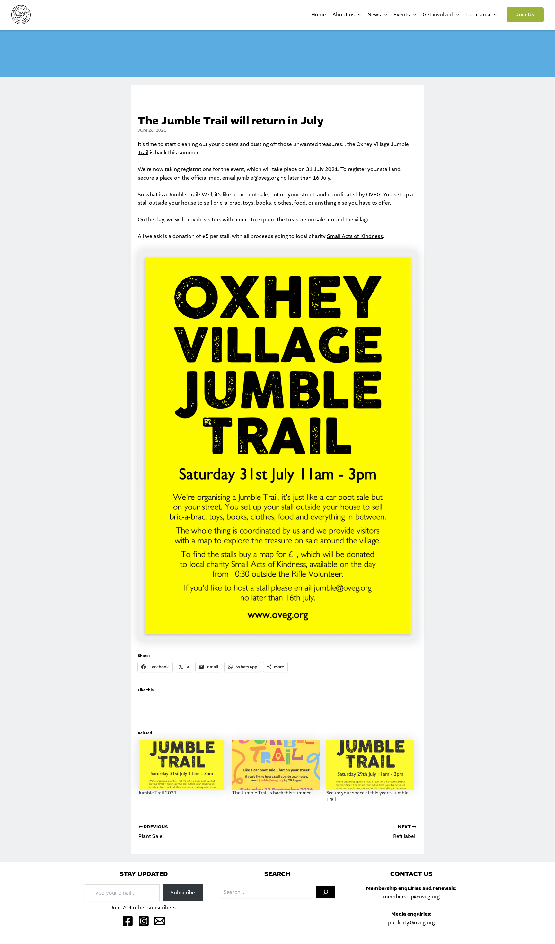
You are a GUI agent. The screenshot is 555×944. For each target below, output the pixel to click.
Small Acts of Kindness (355, 236)
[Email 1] (159, 921)
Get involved (438, 14)
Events (401, 14)
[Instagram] (143, 921)
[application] (358, 14)
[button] (525, 14)
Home (318, 14)
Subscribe (183, 892)
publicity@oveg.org (411, 922)
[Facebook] (127, 921)
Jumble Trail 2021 (157, 793)
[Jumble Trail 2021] (182, 765)
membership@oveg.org (411, 896)
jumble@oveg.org (258, 177)
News (374, 14)
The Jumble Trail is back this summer (271, 793)
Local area (477, 14)
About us (343, 14)
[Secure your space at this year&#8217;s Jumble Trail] (370, 765)
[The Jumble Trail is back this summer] (276, 765)
